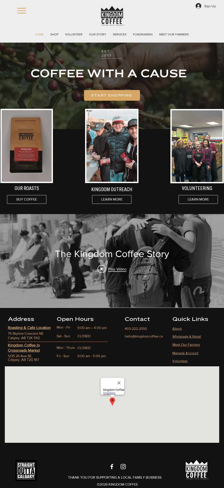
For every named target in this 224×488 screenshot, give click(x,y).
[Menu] (21, 10)
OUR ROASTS (27, 188)
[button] (74, 34)
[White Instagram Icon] (123, 466)
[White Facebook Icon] (111, 466)
